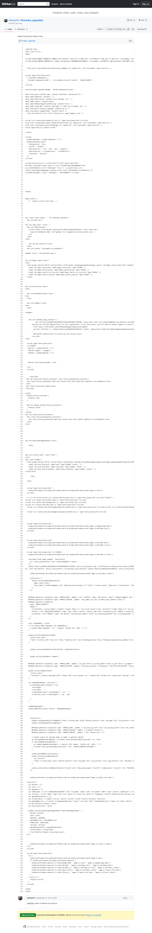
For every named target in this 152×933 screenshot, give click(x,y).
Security (58, 927)
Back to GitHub (66, 4)
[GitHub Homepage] (24, 926)
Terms (44, 927)
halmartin (14, 20)
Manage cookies (96, 927)
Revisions (22, 29)
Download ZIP (142, 29)
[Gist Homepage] (9, 3)
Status (65, 927)
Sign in (136, 4)
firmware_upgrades (32, 20)
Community (72, 927)
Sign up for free (28, 915)
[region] (76, 468)
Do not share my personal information (116, 927)
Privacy (50, 927)
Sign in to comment (93, 915)
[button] (128, 29)
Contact (86, 927)
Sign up (145, 4)
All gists (55, 4)
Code (10, 29)
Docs (80, 927)
